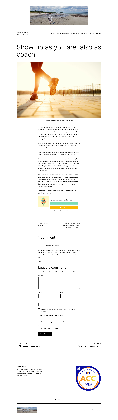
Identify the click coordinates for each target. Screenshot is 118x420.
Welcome (52, 33)
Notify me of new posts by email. (48, 328)
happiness (68, 227)
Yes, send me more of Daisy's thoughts (51, 315)
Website (40, 301)
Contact (98, 33)
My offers (74, 33)
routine (73, 227)
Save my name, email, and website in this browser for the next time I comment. (58, 310)
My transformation (63, 33)
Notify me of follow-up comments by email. (51, 322)
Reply (39, 261)
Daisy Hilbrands (23, 32)
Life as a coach (76, 223)
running (78, 227)
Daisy (41, 225)
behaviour (77, 225)
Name (40, 292)
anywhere (31, 371)
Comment (41, 275)
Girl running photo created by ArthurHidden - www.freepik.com (59, 120)
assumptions (70, 225)
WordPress (98, 410)
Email (62, 292)
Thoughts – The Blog (87, 33)
